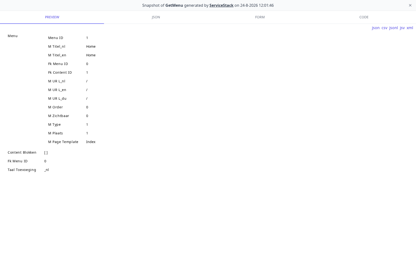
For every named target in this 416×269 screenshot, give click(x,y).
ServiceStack (221, 5)
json (376, 27)
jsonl (393, 27)
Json (156, 17)
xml (410, 27)
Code (364, 17)
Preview (52, 17)
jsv (402, 27)
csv (384, 27)
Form (260, 17)
